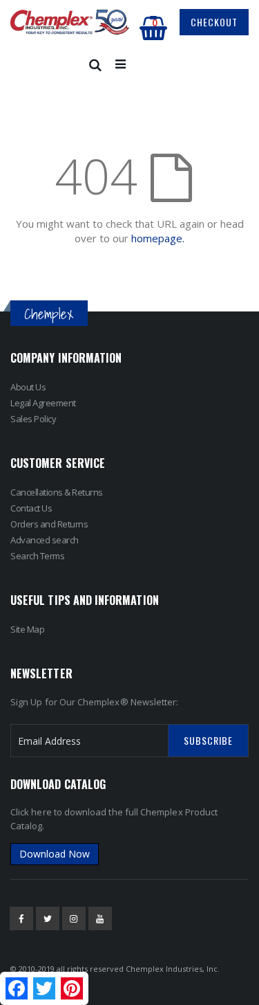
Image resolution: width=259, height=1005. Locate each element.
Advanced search (44, 540)
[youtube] (100, 918)
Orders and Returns (49, 524)
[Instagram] (74, 918)
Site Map (27, 629)
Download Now (54, 853)
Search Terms (37, 556)
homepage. (157, 238)
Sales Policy (33, 419)
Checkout (214, 22)
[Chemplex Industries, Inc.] (70, 23)
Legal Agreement (43, 403)
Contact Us (31, 508)
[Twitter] (47, 918)
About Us (28, 387)
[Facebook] (21, 918)
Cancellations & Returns (56, 492)
